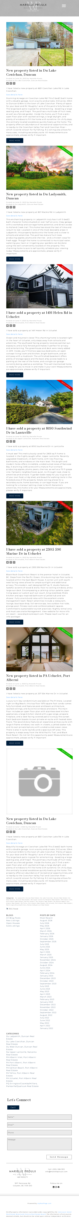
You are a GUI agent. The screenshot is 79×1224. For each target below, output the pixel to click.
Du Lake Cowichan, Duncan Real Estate (31, 80)
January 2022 (46, 1028)
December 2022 (48, 1005)
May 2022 (44, 1023)
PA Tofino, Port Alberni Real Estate (33, 903)
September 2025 (48, 942)
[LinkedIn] (54, 1187)
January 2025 (46, 957)
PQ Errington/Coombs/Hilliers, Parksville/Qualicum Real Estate (27, 905)
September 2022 (48, 1013)
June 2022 (45, 1020)
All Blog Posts (13, 918)
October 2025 (46, 939)
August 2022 (46, 1015)
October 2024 (47, 963)
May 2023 (44, 991)
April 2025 (45, 952)
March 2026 (46, 931)
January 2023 (46, 1002)
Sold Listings (13, 926)
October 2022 (46, 1010)
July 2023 (44, 986)
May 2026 (44, 926)
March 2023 (46, 997)
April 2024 (45, 971)
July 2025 (44, 944)
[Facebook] (59, 1187)
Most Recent (46, 918)
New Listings (12, 921)
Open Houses (13, 923)
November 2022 (48, 1007)
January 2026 (46, 936)
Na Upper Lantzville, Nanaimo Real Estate (32, 438)
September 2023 (48, 984)
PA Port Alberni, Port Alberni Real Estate (38, 901)
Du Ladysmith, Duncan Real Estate (29, 204)
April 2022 (45, 1026)
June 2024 (45, 968)
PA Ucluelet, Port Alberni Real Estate (30, 323)
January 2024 (46, 976)
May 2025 (44, 949)
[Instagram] (56, 1187)
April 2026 (45, 928)
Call (13, 1107)
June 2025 (45, 947)
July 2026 (44, 923)
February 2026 (47, 934)
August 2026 (46, 921)
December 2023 (48, 978)
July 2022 (44, 1018)
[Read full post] (39, 45)
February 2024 (47, 973)
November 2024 (48, 960)
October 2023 (46, 981)
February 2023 (47, 999)
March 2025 (46, 955)
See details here (14, 95)
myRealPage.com (44, 1203)
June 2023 (45, 989)
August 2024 (46, 965)
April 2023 (45, 994)
